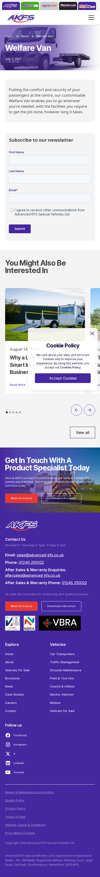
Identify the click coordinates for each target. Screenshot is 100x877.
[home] (11, 5)
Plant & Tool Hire (62, 678)
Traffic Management (64, 662)
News (9, 686)
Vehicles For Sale (17, 670)
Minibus (55, 703)
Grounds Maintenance (65, 670)
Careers (11, 703)
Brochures (12, 678)
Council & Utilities (62, 686)
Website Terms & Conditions (25, 825)
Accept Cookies (63, 378)
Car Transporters (62, 654)
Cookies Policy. (70, 367)
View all (82, 432)
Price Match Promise (20, 833)
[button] (90, 17)
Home (9, 654)
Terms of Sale (15, 817)
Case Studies (14, 694)
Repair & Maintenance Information (29, 792)
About (9, 662)
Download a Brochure (61, 498)
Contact (10, 711)
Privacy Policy (15, 808)
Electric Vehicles (62, 694)
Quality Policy (14, 800)
